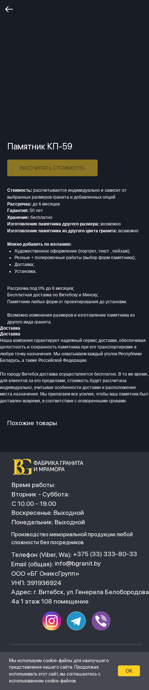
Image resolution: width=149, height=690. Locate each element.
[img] (50, 467)
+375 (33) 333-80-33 (105, 554)
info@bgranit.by (78, 563)
